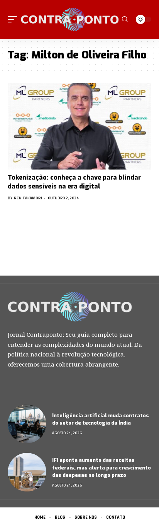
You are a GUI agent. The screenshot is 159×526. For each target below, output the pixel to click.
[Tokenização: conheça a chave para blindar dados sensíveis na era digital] (79, 126)
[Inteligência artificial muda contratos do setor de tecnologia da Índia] (27, 423)
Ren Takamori (28, 198)
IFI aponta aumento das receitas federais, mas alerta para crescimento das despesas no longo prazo (101, 467)
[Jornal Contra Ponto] (70, 19)
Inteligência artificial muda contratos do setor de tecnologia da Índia (100, 419)
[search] (125, 19)
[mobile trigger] (14, 19)
